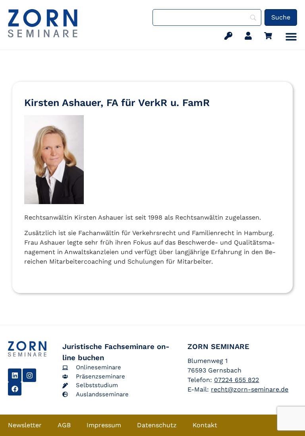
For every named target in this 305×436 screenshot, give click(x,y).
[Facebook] (14, 388)
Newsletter (25, 425)
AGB (64, 425)
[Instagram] (29, 375)
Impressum (104, 425)
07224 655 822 (236, 380)
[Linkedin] (14, 375)
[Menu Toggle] (291, 36)
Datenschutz (157, 425)
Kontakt (205, 425)
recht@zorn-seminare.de (249, 389)
